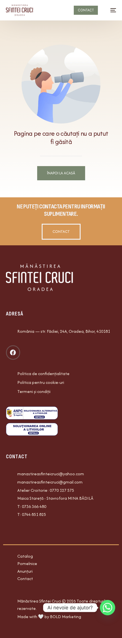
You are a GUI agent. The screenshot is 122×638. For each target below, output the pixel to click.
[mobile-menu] (110, 10)
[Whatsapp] (107, 607)
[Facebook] (13, 352)
